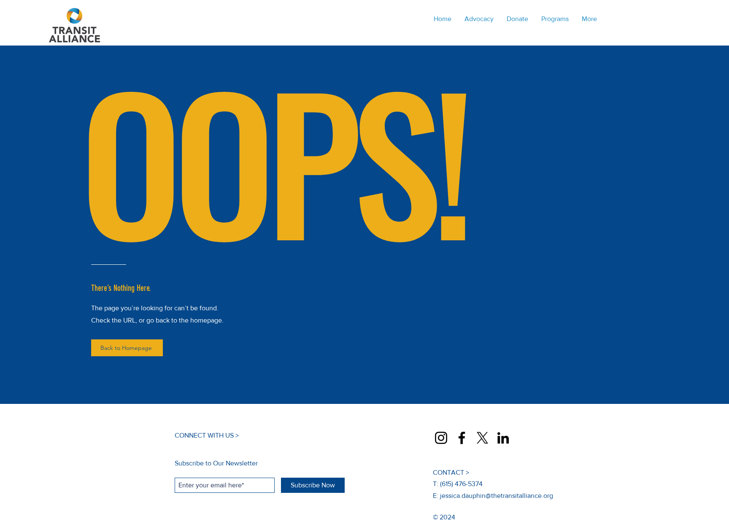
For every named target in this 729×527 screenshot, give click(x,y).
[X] (482, 438)
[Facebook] (462, 438)
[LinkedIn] (503, 438)
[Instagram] (441, 438)
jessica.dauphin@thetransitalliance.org (496, 495)
